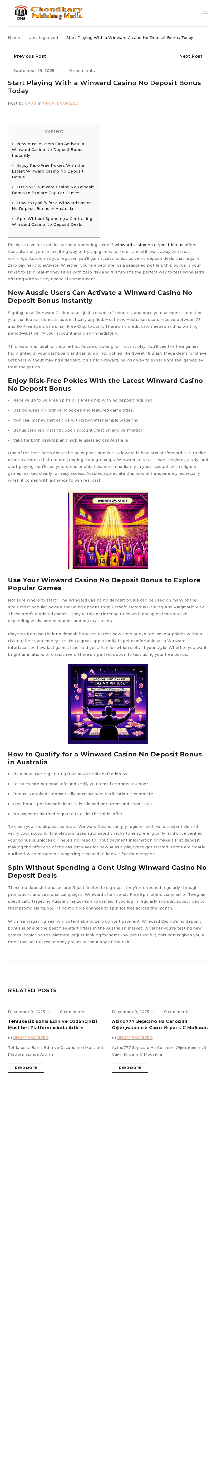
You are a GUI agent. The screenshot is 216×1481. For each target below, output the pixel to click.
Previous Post (30, 56)
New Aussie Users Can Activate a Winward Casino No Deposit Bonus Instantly (48, 149)
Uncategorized (43, 37)
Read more (26, 1068)
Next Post (191, 56)
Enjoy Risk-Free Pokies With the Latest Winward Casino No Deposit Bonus (48, 171)
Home (14, 37)
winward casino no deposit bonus (149, 244)
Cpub (30, 103)
